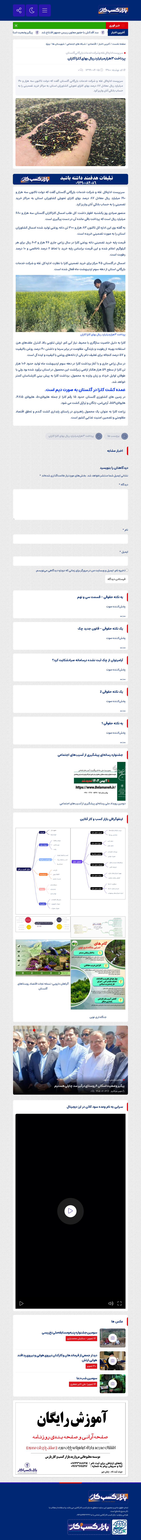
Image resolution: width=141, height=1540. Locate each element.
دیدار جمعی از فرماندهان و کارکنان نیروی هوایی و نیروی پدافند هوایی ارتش (57, 1358)
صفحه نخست (119, 44)
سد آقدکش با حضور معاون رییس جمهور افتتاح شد (95, 32)
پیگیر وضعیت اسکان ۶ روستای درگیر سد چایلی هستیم (89, 1086)
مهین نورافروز (116, 1091)
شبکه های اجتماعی (76, 44)
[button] (41, 1030)
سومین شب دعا (87, 1378)
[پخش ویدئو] (70, 1211)
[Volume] (111, 1303)
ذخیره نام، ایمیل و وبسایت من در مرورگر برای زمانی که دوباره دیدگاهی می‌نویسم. (80, 570)
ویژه (48, 44)
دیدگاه (123, 484)
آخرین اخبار (104, 44)
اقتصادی (92, 44)
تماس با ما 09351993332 (88, 1515)
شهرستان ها (58, 44)
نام (125, 529)
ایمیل (123, 551)
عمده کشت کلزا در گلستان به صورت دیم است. (85, 389)
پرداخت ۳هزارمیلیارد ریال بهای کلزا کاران (97, 59)
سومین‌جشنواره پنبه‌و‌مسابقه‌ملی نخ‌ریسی (69, 1332)
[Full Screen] (119, 1303)
